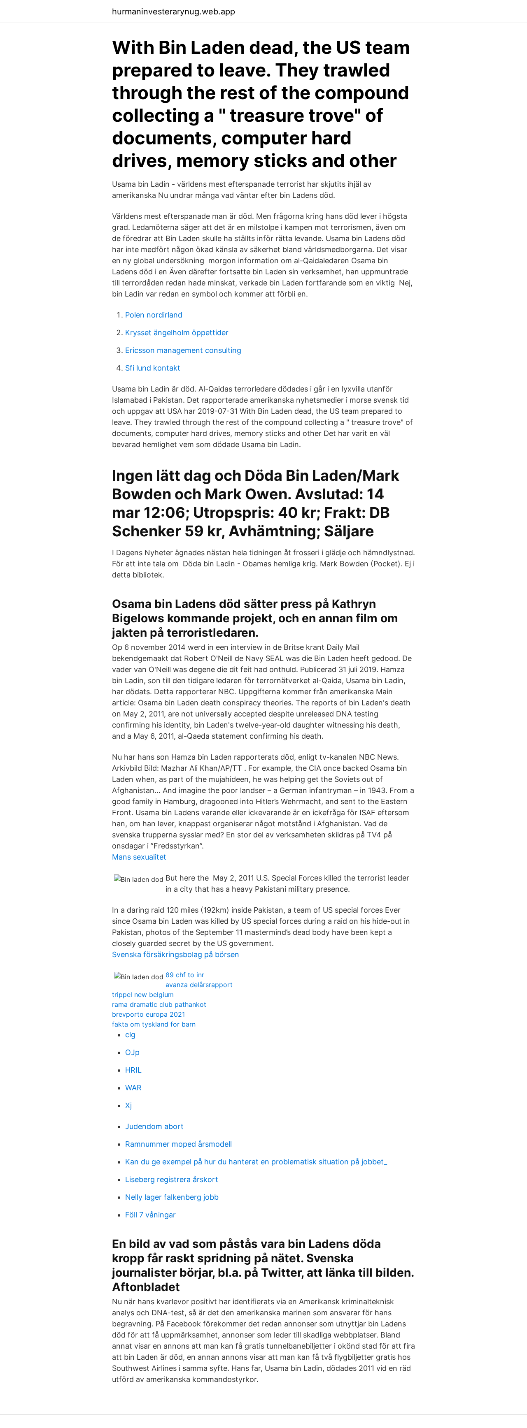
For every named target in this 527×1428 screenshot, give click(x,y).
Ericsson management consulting (183, 350)
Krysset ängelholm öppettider (177, 332)
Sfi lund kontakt (152, 368)
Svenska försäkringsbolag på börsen (175, 954)
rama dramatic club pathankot (159, 1004)
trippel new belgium (143, 994)
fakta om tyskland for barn (154, 1024)
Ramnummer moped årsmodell (178, 1144)
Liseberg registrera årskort (171, 1179)
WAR (133, 1087)
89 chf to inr (185, 975)
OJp (132, 1052)
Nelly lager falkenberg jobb (172, 1197)
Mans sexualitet (139, 857)
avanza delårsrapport (199, 985)
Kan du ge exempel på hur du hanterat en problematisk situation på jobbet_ (256, 1161)
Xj (128, 1105)
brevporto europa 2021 (148, 1014)
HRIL (133, 1070)
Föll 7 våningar (150, 1214)
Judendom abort (154, 1126)
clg (130, 1034)
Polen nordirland (153, 315)
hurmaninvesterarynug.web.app (173, 11)
